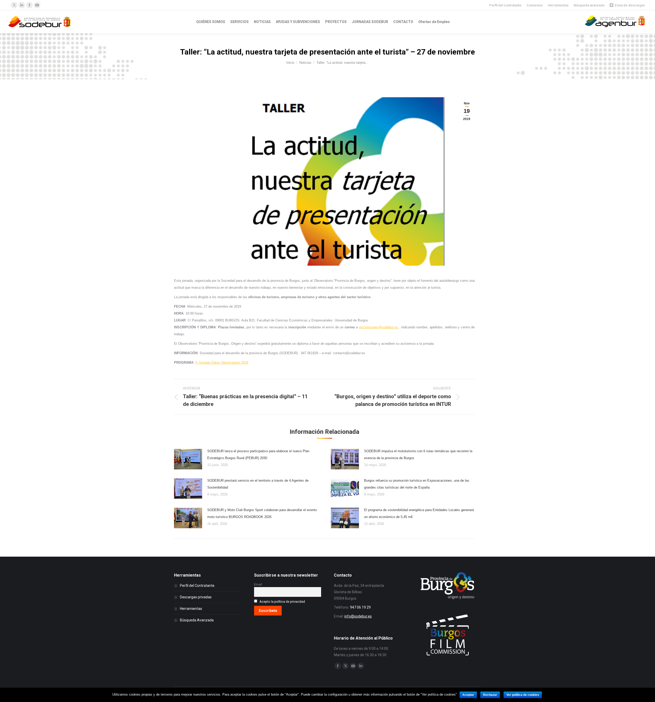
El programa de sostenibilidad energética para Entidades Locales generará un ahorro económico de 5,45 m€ (419, 513)
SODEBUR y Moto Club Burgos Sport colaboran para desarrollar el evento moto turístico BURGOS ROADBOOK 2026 (262, 513)
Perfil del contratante (505, 5)
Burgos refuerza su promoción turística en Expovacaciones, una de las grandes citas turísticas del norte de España (416, 484)
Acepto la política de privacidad (282, 601)
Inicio (290, 62)
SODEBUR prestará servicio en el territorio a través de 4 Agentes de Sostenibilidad (258, 484)
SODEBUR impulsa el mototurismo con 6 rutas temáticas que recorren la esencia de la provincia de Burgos (418, 454)
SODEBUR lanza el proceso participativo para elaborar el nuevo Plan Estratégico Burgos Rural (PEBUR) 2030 (258, 454)
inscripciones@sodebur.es (378, 327)
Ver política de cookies (522, 695)
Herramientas (558, 5)
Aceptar (468, 695)
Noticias (305, 62)
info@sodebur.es (358, 616)
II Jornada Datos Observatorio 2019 (221, 362)
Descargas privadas (196, 597)
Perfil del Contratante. (197, 586)
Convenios (535, 5)
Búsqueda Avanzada (197, 620)
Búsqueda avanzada (589, 5)
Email (258, 584)
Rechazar (490, 695)
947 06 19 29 (360, 607)
